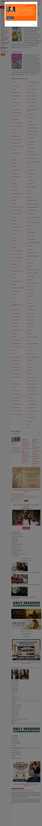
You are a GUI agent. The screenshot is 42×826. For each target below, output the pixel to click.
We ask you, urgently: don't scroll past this (16, 5)
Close (35, 25)
